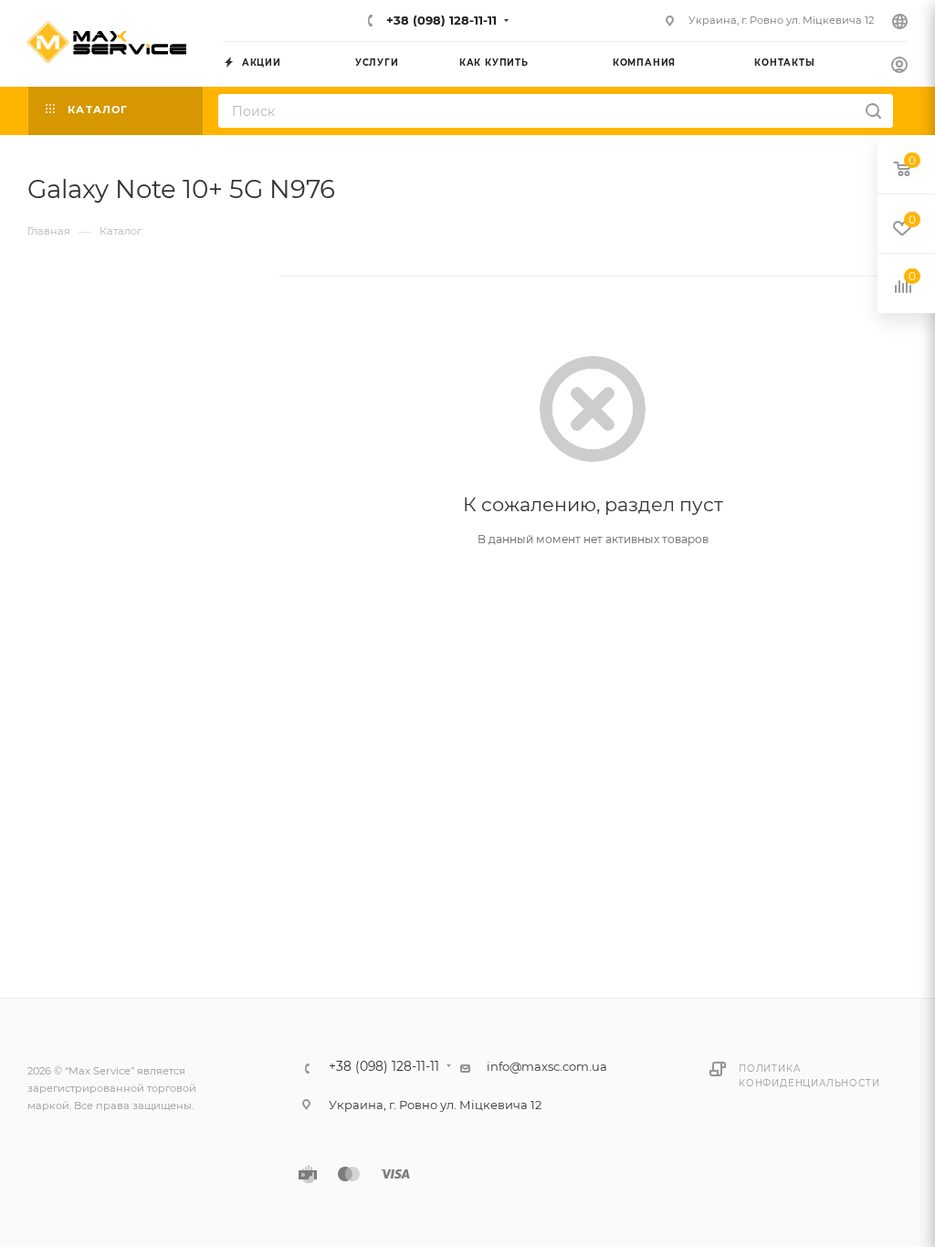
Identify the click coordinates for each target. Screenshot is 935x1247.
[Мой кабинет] (899, 67)
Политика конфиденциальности (809, 1076)
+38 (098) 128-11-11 (440, 20)
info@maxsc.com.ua (547, 1066)
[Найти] (873, 111)
